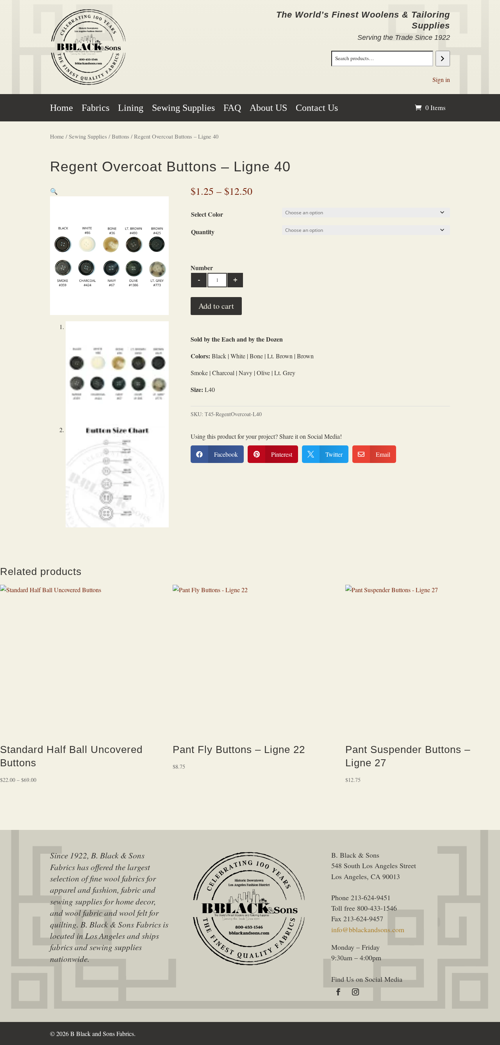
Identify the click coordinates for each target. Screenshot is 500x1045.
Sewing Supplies (183, 109)
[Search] (443, 58)
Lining (130, 109)
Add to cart (216, 306)
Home (61, 109)
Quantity (202, 231)
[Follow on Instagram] (355, 992)
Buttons (120, 136)
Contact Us (317, 109)
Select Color (207, 214)
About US (268, 109)
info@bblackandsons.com (367, 929)
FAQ (232, 109)
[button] (54, 191)
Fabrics (95, 109)
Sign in (441, 79)
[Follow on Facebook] (338, 992)
